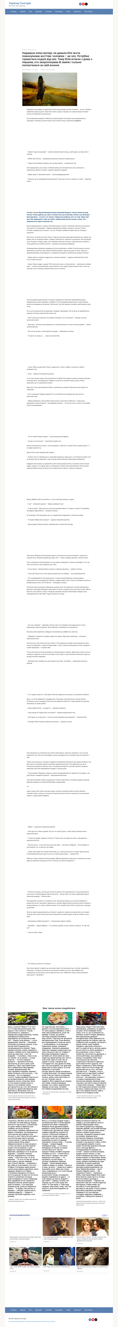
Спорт (68, 11)
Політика (48, 11)
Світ (30, 11)
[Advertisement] (59, 30)
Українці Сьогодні (20, 3)
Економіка (59, 11)
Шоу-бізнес (88, 11)
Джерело (77, 121)
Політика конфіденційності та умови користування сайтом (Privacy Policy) (32, 1321)
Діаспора (38, 11)
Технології (77, 11)
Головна (13, 11)
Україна (22, 11)
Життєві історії (50, 69)
